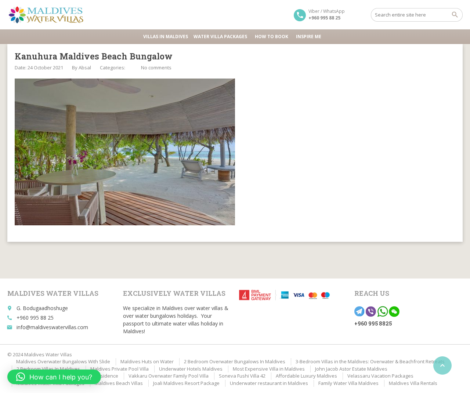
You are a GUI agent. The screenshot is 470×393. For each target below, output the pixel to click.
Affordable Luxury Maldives (306, 375)
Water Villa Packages (220, 36)
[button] (54, 377)
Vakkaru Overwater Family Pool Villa (169, 375)
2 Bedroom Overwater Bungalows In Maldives (234, 361)
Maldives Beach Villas (119, 383)
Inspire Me (308, 36)
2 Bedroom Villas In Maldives (48, 368)
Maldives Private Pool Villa (119, 368)
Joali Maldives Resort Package (186, 383)
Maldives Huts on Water (147, 361)
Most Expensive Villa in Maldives (269, 368)
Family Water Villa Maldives (348, 383)
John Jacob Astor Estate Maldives (351, 368)
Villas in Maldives (165, 36)
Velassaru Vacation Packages (380, 375)
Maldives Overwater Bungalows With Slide (63, 361)
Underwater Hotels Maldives (191, 368)
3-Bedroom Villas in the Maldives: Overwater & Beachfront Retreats (370, 361)
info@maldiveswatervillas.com (52, 327)
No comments (156, 67)
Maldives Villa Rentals (413, 383)
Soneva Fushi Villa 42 (242, 375)
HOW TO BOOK (271, 36)
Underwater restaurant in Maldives (269, 383)
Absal (85, 67)
